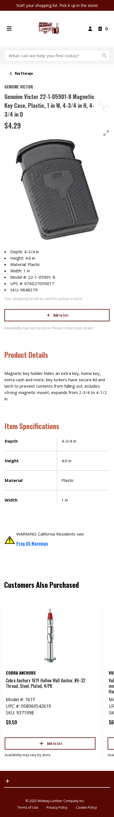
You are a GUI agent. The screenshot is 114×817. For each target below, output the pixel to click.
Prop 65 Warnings (32, 543)
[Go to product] (50, 635)
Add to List (60, 315)
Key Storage (24, 73)
